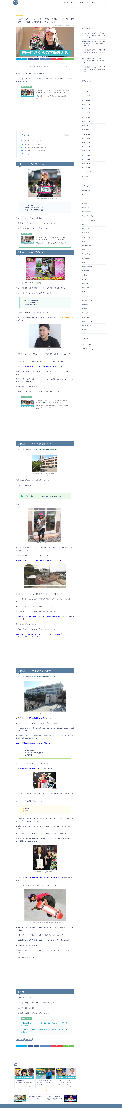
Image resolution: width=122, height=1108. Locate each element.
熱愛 (85, 308)
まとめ (27, 154)
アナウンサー (88, 211)
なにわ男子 (87, 207)
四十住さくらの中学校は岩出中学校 (35, 147)
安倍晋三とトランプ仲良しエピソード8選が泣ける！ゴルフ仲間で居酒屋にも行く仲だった (94, 43)
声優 (85, 262)
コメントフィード (88, 346)
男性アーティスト (89, 313)
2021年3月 (87, 163)
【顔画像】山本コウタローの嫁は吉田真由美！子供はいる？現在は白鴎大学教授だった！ (94, 69)
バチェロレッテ (88, 249)
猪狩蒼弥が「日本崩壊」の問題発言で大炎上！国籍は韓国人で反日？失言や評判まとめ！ (94, 35)
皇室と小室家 (88, 321)
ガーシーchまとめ (89, 220)
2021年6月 (87, 151)
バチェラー (87, 245)
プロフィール (103, 2)
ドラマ (86, 241)
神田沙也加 (87, 325)
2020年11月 (87, 176)
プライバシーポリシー (69, 2)
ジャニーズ (87, 228)
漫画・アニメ (88, 300)
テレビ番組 (87, 237)
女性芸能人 (87, 270)
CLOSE (66, 135)
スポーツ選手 (19, 15)
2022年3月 (87, 113)
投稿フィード (87, 344)
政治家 (86, 283)
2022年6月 (87, 100)
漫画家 (86, 304)
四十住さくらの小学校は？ (33, 144)
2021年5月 (87, 155)
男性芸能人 (87, 317)
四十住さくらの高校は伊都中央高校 (35, 150)
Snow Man (87, 194)
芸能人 (86, 329)
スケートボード (21, 1039)
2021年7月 (87, 146)
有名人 (86, 292)
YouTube (86, 199)
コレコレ (86, 224)
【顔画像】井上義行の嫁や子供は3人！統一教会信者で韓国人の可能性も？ (94, 60)
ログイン (86, 342)
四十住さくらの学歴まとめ (33, 141)
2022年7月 (87, 96)
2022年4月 (87, 108)
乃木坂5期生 (87, 258)
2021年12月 (87, 125)
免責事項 (30, 1105)
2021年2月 (87, 167)
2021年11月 (87, 130)
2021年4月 (87, 159)
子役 (85, 275)
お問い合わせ (84, 2)
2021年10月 (87, 134)
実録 (85, 279)
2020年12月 (87, 172)
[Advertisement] (45, 115)
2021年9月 (87, 138)
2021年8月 (87, 142)
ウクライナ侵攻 (88, 216)
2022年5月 (87, 104)
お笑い (86, 203)
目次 (93, 2)
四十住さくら (29, 1039)
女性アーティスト (89, 266)
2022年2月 (87, 117)
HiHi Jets (87, 190)
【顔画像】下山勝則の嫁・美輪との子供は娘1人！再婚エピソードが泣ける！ (94, 52)
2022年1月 (87, 121)
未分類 (86, 296)
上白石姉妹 (87, 254)
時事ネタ (86, 287)
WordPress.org (88, 349)
